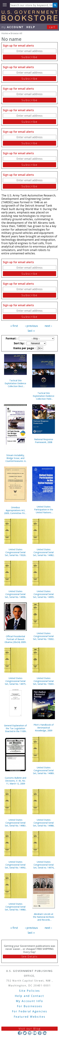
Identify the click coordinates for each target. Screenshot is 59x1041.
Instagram (30, 1033)
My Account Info (29, 1001)
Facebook (20, 1033)
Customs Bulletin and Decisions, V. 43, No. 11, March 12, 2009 (15, 780)
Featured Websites (29, 1016)
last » (31, 330)
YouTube (35, 1033)
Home (4, 33)
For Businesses (29, 1006)
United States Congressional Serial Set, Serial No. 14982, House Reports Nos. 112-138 (43, 552)
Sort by (19, 343)
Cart (52, 27)
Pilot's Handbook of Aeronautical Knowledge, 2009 (44, 727)
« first (14, 326)
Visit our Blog (30, 1028)
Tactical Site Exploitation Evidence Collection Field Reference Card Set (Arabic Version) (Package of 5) (43, 396)
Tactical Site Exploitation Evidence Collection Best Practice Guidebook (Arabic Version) (15, 383)
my (12, 27)
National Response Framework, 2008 (43, 441)
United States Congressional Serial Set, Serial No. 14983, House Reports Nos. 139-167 (15, 822)
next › (48, 326)
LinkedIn (45, 1033)
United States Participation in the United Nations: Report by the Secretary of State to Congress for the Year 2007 (43, 509)
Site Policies (29, 990)
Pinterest (40, 1033)
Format (11, 338)
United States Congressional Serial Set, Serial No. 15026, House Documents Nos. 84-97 (15, 552)
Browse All (16, 33)
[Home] (29, 20)
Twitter (25, 1033)
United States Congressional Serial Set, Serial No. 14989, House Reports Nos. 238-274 (43, 770)
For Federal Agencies (29, 1011)
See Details (29, 956)
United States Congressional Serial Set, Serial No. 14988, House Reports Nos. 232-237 (43, 822)
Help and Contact (29, 996)
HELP (30, 27)
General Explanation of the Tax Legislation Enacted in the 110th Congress (15, 728)
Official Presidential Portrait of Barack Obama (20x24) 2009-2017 (15, 639)
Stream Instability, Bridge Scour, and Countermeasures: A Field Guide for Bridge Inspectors (15, 458)
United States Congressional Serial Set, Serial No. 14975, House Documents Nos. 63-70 (15, 681)
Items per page (24, 348)
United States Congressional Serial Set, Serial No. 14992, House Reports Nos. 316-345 (15, 864)
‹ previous (31, 326)
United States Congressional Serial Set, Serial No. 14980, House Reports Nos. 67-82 (15, 906)
